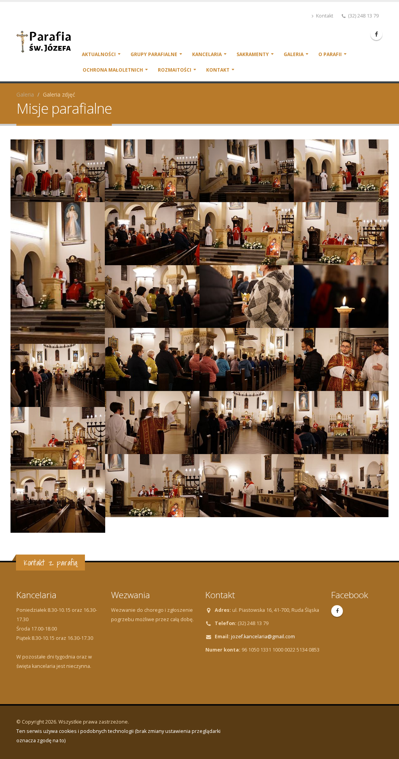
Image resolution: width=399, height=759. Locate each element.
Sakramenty (253, 54)
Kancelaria (207, 54)
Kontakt (324, 15)
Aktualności (99, 54)
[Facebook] (376, 34)
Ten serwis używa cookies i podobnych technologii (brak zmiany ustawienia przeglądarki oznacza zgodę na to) (118, 736)
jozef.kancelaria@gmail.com (263, 636)
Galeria (294, 54)
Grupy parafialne (154, 54)
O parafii (330, 54)
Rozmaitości (174, 70)
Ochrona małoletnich (113, 70)
